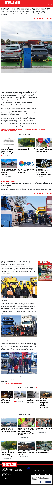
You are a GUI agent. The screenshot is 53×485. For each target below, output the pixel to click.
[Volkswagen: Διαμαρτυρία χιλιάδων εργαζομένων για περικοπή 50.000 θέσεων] (44, 163)
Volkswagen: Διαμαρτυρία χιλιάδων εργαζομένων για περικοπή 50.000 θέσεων (43, 171)
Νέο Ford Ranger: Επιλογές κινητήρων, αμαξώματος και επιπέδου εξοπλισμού (45, 403)
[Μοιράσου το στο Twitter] (37, 19)
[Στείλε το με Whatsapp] (51, 19)
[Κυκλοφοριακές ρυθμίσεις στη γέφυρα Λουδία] (26, 142)
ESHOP (20, 5)
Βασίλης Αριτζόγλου (18, 383)
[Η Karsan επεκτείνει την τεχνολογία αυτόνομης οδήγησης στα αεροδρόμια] (9, 163)
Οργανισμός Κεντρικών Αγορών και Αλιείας (9, 129)
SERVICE (31, 5)
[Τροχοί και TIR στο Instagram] (49, 475)
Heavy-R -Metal (18, 399)
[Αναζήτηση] (51, 5)
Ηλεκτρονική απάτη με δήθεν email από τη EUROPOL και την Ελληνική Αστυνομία (8, 150)
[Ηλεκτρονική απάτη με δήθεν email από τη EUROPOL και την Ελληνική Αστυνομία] (9, 142)
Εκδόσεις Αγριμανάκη (18, 469)
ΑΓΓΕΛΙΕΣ (45, 5)
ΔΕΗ (44, 129)
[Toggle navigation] (2, 2)
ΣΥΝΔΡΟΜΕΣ (40, 5)
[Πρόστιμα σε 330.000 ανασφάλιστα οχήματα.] (44, 445)
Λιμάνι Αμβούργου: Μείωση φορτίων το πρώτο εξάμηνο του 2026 (8, 429)
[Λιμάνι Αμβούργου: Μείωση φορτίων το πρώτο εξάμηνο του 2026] (9, 422)
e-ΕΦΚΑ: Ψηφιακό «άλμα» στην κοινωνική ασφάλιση (26, 170)
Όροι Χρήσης (4, 478)
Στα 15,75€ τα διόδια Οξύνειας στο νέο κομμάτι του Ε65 (26, 452)
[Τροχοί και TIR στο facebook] (35, 475)
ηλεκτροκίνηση (4, 130)
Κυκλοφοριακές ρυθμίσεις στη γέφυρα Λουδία (26, 149)
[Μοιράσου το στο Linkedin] (40, 19)
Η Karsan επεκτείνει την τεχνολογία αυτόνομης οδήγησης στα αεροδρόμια (8, 171)
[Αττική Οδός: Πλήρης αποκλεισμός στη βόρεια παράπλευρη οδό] (44, 142)
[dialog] (41, 479)
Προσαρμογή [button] (34, 482)
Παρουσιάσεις (12, 181)
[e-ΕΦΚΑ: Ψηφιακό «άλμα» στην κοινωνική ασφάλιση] (26, 163)
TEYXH (16, 5)
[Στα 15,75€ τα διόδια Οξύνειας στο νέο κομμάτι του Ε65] (26, 445)
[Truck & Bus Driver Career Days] (44, 422)
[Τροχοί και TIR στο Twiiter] (42, 475)
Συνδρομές (4, 477)
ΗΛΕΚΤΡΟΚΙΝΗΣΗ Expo (19, 470)
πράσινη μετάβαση (12, 130)
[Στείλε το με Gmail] (45, 19)
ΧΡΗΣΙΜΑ (35, 5)
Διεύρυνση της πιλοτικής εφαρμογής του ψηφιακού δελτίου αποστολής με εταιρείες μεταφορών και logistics (26, 431)
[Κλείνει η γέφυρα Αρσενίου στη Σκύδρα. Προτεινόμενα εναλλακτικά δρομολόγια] (9, 445)
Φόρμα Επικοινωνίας (6, 475)
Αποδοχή (48, 482)
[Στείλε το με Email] (43, 19)
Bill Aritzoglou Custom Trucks (7, 383)
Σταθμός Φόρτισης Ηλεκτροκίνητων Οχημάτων (33, 129)
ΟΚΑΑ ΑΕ (20, 129)
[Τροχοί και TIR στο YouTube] (45, 475)
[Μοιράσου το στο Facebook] (35, 19)
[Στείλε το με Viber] (48, 19)
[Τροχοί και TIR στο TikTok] (39, 475)
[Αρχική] (12, 2)
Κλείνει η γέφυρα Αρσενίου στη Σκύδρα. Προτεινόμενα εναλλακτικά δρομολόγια (8, 453)
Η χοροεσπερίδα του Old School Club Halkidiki (6, 400)
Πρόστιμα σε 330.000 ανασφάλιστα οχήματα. (43, 452)
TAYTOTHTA (17, 472)
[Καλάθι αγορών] (49, 5)
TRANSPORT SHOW (25, 5)
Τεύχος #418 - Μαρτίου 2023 (45, 282)
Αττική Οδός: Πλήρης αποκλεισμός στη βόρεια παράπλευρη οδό (44, 149)
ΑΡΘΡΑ (13, 5)
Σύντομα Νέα (4, 7)
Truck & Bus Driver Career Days (44, 429)
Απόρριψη (43, 482)
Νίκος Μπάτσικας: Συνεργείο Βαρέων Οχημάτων (33, 400)
